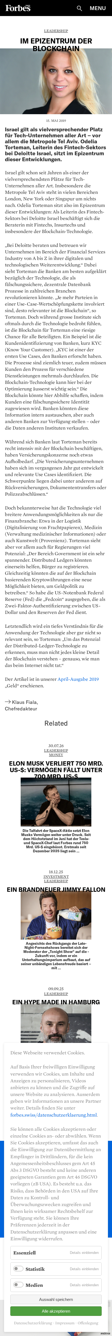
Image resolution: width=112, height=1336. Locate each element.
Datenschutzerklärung (33, 1323)
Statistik (35, 1269)
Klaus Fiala (24, 702)
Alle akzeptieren (56, 1311)
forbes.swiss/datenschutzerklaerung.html (53, 1115)
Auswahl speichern (56, 1299)
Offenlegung (88, 1323)
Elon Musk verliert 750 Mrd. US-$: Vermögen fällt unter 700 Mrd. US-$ (56, 770)
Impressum (64, 1323)
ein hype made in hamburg (56, 1001)
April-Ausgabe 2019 (78, 679)
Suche (79, 8)
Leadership (56, 30)
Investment (56, 876)
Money (56, 754)
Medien (34, 1285)
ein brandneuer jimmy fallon (56, 889)
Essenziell (24, 1253)
